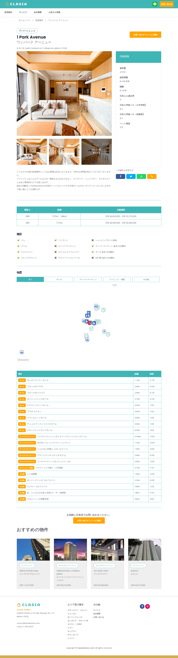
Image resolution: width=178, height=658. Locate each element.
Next (108, 94)
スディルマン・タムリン (77, 610)
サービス (23, 12)
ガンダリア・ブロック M (77, 620)
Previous (20, 94)
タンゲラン (72, 631)
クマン (70, 627)
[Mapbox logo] (23, 359)
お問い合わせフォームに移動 (145, 34)
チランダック (72, 634)
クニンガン (72, 613)
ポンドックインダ (74, 617)
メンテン (71, 638)
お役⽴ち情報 (54, 12)
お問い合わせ (167, 4)
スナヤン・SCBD (74, 624)
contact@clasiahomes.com (28, 623)
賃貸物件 (8, 12)
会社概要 (38, 12)
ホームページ (24, 20)
